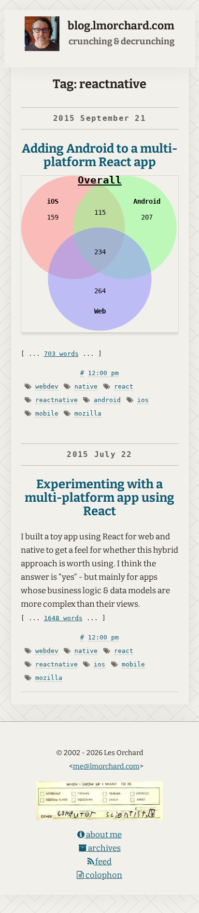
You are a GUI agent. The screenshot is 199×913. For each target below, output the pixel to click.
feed (103, 862)
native (86, 386)
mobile (46, 413)
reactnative (56, 400)
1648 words (63, 618)
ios (143, 400)
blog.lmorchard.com (121, 25)
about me (103, 835)
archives (103, 848)
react (123, 386)
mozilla (87, 413)
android (107, 400)
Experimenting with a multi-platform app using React (99, 498)
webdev (46, 386)
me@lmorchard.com (106, 766)
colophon (103, 875)
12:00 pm (103, 373)
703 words (61, 353)
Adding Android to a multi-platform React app (99, 155)
